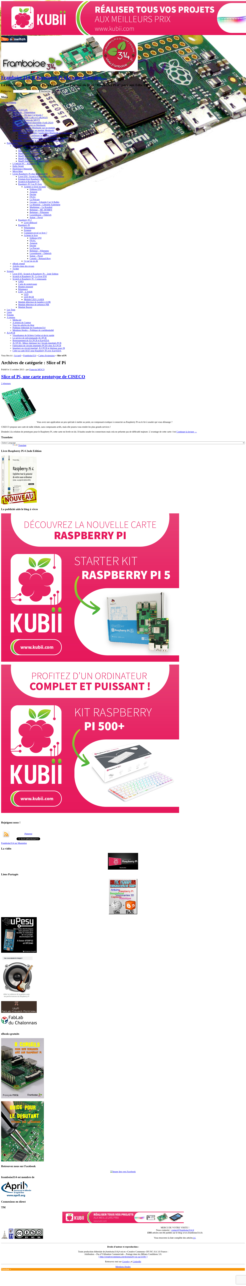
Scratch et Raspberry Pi (28, 181)
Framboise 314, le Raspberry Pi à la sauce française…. (54, 77)
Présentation (29, 228)
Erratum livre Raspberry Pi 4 (31, 179)
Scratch (10, 271)
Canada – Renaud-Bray (40, 258)
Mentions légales (123, 1266)
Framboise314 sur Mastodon (14, 843)
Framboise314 (29, 355)
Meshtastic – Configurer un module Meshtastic (33, 130)
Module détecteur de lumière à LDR (34, 302)
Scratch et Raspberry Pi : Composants (29, 279)
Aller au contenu (8, 102)
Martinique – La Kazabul (41, 207)
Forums (10, 315)
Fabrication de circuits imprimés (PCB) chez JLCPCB (37, 345)
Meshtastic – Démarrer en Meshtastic (29, 125)
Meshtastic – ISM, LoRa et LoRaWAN (30, 117)
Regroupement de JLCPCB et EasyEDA (31, 340)
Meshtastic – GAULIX (17, 110)
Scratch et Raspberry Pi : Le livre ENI (30, 276)
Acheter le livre (31, 235)
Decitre (33, 194)
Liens (9, 312)
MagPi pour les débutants (29, 153)
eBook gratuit (19, 263)
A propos (11, 317)
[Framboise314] (123, 1171)
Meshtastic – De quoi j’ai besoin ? (28, 115)
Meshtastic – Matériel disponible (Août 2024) (33, 122)
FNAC (33, 197)
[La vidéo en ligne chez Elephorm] (123, 869)
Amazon (33, 192)
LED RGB (29, 297)
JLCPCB (11, 333)
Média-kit (17, 320)
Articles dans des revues (23, 266)
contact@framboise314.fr (182, 1230)
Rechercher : (7, 91)
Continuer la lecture (186, 432)
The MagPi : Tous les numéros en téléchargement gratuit (38, 146)
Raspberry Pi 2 (25, 220)
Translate (22, 445)
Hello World (18, 166)
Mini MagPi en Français (29, 151)
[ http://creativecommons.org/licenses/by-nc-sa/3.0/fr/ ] (123, 1257)
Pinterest (28, 834)
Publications (12, 143)
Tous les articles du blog (23, 325)
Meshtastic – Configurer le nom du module (37, 135)
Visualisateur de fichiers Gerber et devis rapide (33, 335)
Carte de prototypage (27, 284)
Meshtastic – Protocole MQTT (26, 120)
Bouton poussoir (25, 286)
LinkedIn (137, 1261)
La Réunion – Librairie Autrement (45, 204)
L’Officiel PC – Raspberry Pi (26, 163)
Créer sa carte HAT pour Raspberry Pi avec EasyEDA (37, 351)
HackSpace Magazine (22, 169)
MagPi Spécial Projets (28, 156)
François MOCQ (37, 369)
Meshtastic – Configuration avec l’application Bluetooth (43, 138)
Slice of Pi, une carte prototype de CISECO (43, 376)
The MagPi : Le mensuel (29, 148)
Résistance (23, 289)
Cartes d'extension (46, 355)
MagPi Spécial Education (29, 158)
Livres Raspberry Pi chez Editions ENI (30, 174)
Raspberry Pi (24, 225)
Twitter (16, 269)
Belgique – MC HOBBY (41, 210)
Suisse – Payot (36, 217)
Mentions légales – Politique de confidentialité (33, 330)
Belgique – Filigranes (39, 212)
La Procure (35, 199)
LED (26, 294)
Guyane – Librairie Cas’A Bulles (44, 202)
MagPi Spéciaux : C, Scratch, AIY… (35, 161)
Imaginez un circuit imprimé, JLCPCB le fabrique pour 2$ (39, 348)
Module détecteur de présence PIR (33, 304)
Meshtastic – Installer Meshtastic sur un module (34, 128)
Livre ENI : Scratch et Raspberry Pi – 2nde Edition (41, 176)
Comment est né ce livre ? (35, 233)
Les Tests (11, 310)
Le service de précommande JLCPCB (30, 338)
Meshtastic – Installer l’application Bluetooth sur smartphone (45, 133)
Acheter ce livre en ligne (35, 187)
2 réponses (6, 383)
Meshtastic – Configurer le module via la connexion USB (38, 140)
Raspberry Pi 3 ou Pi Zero (30, 184)
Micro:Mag (18, 171)
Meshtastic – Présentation (24, 112)
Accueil (10, 107)
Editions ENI (35, 189)
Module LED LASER (34, 299)
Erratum (27, 230)
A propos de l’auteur (22, 322)
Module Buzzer (25, 307)
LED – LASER (25, 292)
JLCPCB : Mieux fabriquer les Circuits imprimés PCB (37, 343)
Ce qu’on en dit (31, 261)
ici (194, 1238)
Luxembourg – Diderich (40, 215)
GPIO (21, 281)
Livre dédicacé (30, 222)
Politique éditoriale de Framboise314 (29, 327)
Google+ (126, 1261)
